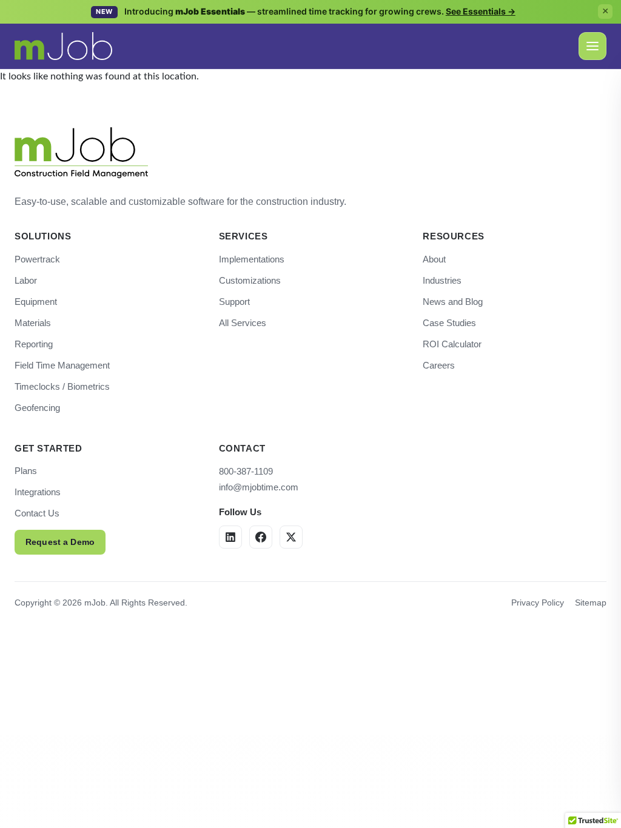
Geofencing (37, 407)
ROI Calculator (452, 344)
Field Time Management (62, 365)
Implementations (251, 259)
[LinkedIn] (230, 537)
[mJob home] (63, 46)
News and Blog (453, 301)
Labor (26, 280)
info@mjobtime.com (258, 487)
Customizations (250, 280)
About (434, 259)
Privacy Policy (537, 602)
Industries (442, 280)
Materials (33, 323)
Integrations (38, 492)
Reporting (34, 344)
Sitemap (590, 602)
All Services (242, 323)
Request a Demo (60, 542)
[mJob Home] (81, 152)
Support (234, 301)
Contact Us (37, 513)
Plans (26, 471)
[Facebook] (260, 537)
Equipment (36, 301)
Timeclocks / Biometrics (62, 386)
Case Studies (449, 323)
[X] (291, 537)
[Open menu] (592, 46)
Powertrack (37, 259)
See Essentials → (480, 11)
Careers (439, 365)
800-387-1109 (246, 471)
